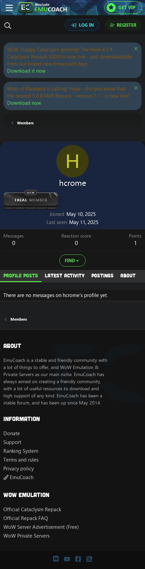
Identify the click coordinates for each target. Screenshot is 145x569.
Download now (24, 102)
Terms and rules (20, 459)
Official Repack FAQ (25, 518)
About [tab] (128, 275)
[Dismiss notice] (135, 49)
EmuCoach (20, 477)
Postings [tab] (102, 275)
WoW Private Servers (26, 535)
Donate (11, 433)
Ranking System (20, 450)
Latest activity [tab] (65, 275)
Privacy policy (18, 468)
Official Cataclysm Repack (32, 509)
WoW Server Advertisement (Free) (41, 526)
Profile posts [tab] (20, 275)
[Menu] (9, 7)
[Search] (9, 25)
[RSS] (89, 558)
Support (12, 442)
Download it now (26, 70)
